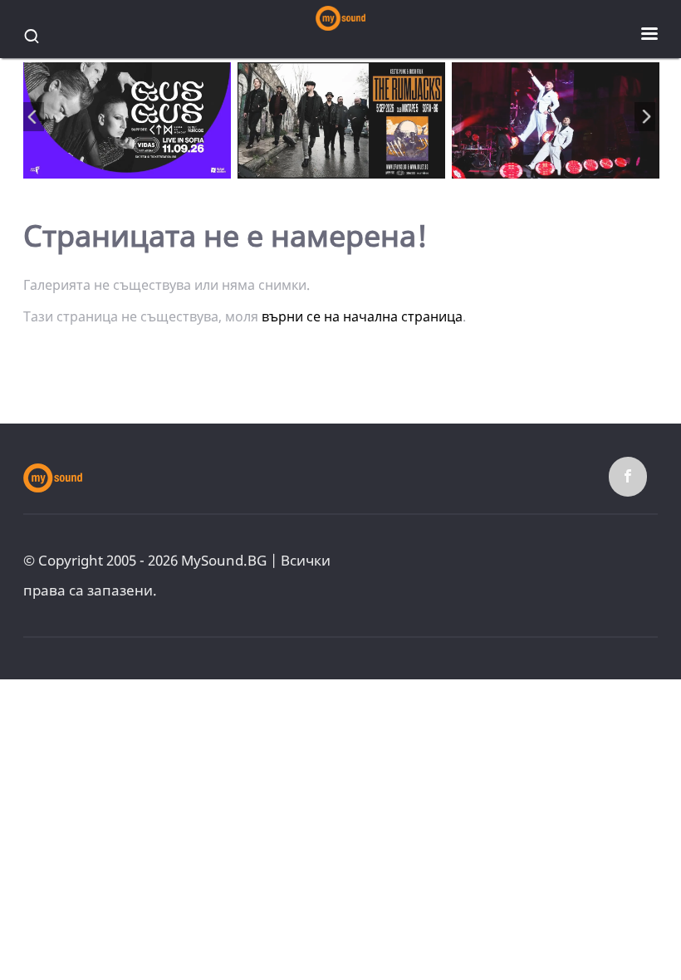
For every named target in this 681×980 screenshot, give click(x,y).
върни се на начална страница (362, 316)
